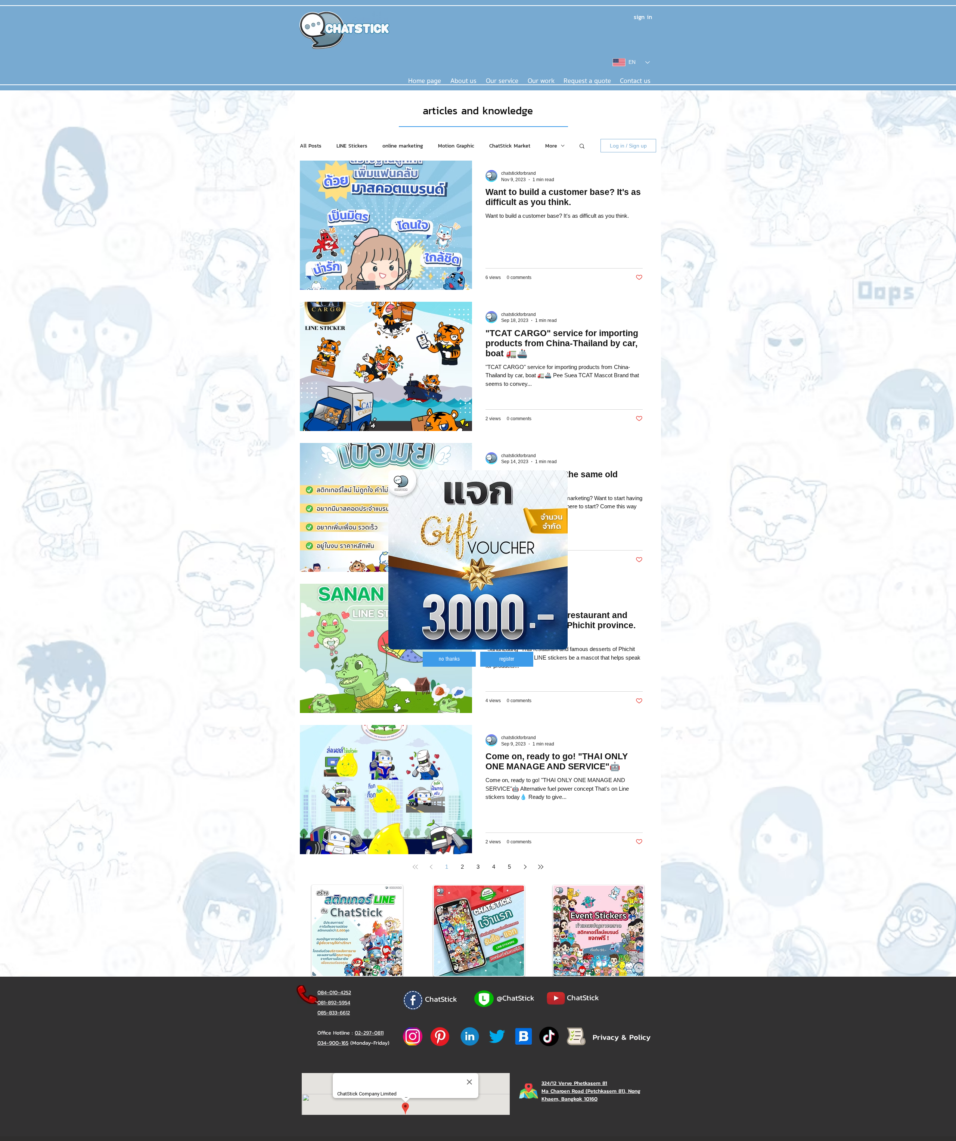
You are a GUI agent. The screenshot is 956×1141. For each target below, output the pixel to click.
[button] (449, 659)
